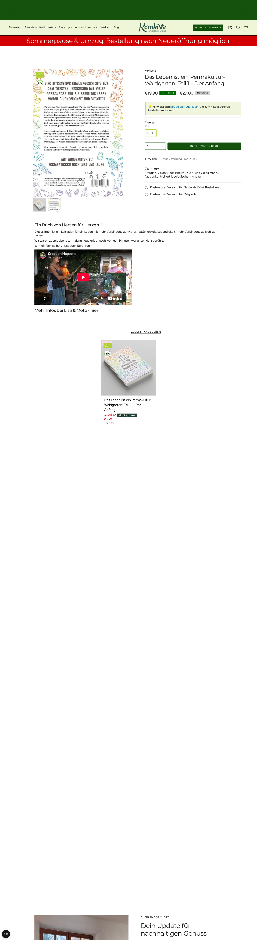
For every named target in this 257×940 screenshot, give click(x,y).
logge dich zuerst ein (184, 106)
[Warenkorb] (246, 27)
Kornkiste (150, 70)
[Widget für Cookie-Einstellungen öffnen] (6, 934)
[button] (29, 27)
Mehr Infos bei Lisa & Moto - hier (66, 310)
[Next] (246, 10)
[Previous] (10, 10)
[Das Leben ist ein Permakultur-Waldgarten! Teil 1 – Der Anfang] (128, 368)
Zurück (33, 132)
